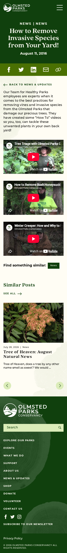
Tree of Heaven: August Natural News (27, 354)
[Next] (60, 386)
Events (9, 448)
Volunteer (12, 501)
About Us (11, 471)
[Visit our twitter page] (12, 517)
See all (9, 293)
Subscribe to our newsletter (28, 524)
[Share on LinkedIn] (33, 69)
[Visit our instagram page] (19, 517)
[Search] (60, 428)
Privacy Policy (13, 538)
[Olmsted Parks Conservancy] (16, 7)
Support (10, 463)
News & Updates (16, 478)
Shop (7, 486)
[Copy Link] (58, 69)
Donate (9, 494)
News (53, 266)
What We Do (13, 455)
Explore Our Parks (19, 440)
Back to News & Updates (30, 84)
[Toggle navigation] (60, 7)
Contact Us (12, 509)
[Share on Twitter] (21, 69)
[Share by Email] (46, 69)
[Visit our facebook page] (5, 517)
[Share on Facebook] (9, 69)
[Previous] (7, 386)
